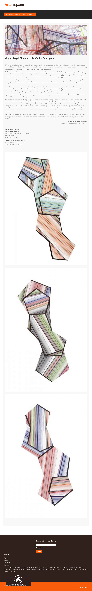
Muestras (17, 14)
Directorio (66, 5)
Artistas (58, 5)
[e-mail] (87, 587)
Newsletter (84, 5)
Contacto (75, 5)
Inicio (45, 5)
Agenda (50, 5)
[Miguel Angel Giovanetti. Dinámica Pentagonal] (47, 208)
